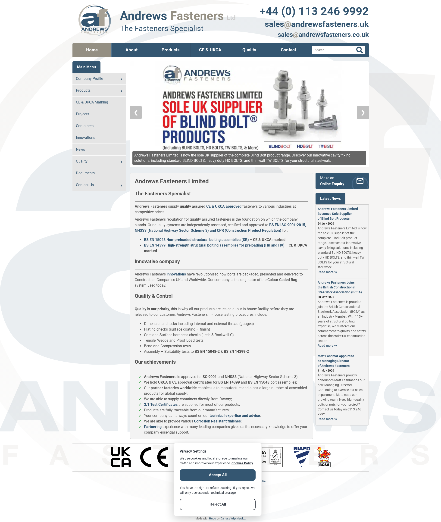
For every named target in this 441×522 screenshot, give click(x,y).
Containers (85, 126)
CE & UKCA (210, 50)
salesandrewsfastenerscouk (323, 34)
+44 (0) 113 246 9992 (314, 11)
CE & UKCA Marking (92, 102)
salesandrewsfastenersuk (317, 24)
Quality (249, 50)
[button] (228, 69)
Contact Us (85, 185)
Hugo (212, 518)
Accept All (218, 475)
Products (171, 50)
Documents (85, 173)
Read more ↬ (327, 272)
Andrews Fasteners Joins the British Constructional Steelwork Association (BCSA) (340, 287)
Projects (82, 114)
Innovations (85, 137)
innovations (176, 274)
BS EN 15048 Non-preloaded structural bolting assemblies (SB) (196, 240)
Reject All (218, 504)
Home (92, 50)
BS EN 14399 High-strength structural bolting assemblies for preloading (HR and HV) (214, 245)
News (80, 149)
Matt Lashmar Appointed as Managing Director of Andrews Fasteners (336, 361)
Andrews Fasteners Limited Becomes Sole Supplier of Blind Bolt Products (338, 213)
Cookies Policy (242, 463)
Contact (288, 50)
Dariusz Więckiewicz (233, 518)
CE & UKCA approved (223, 206)
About (131, 50)
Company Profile (89, 78)
